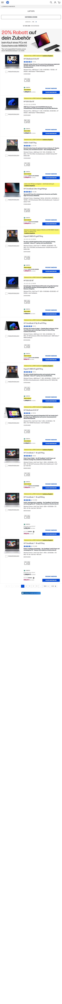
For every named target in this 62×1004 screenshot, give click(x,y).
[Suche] (51, 2)
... (40, 586)
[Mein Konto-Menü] (55, 2)
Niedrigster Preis (27, 526)
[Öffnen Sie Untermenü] (2, 2)
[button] (42, 56)
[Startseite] (8, 2)
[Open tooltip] (33, 532)
